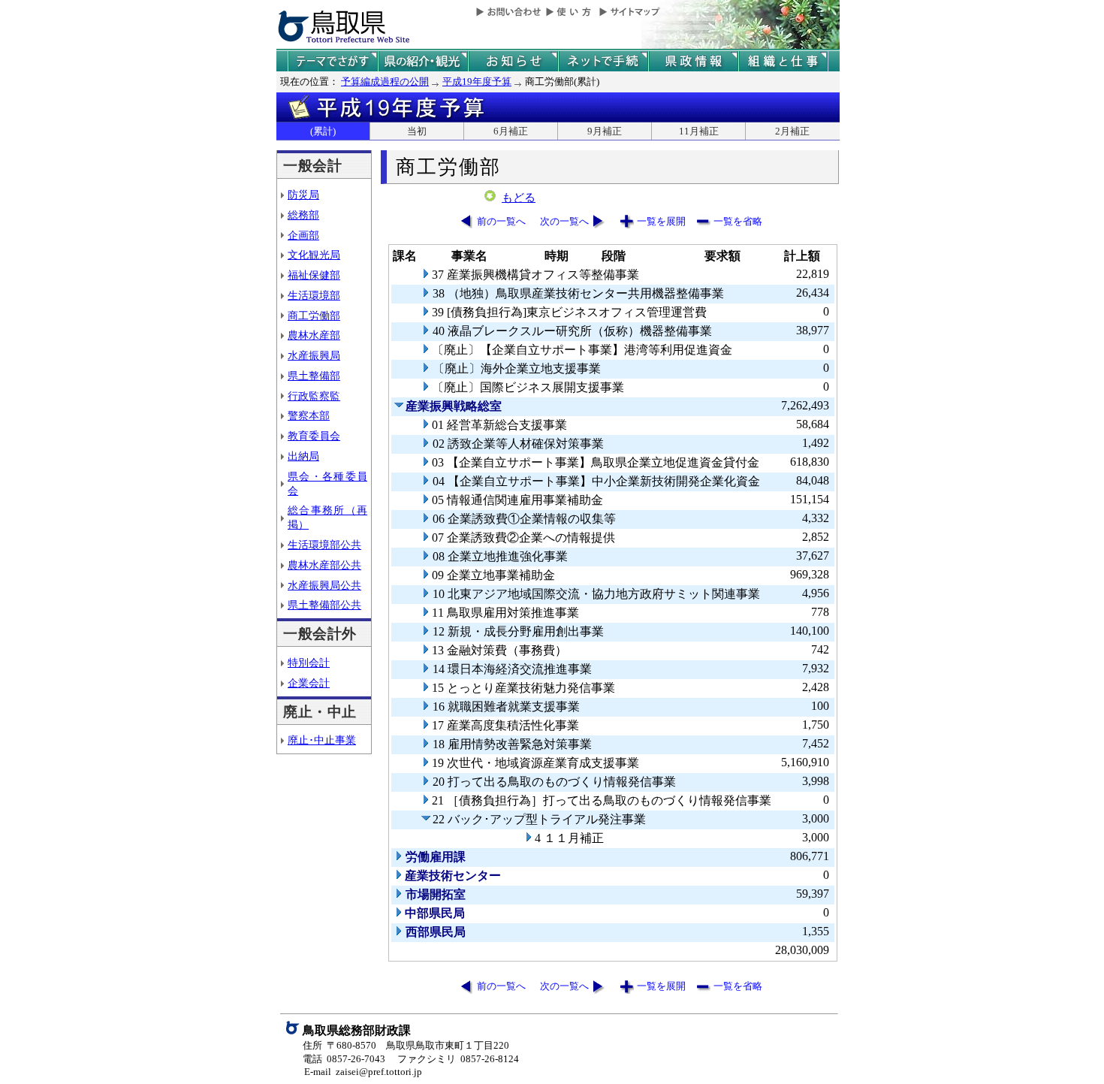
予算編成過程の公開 (385, 81)
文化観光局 (314, 255)
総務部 (303, 215)
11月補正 (699, 131)
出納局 (303, 456)
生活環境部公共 (324, 545)
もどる (518, 198)
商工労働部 (314, 315)
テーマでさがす (333, 61)
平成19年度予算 (476, 81)
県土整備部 (314, 376)
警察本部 (309, 415)
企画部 (303, 235)
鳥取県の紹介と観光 (423, 61)
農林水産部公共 (324, 565)
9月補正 (604, 131)
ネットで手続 (603, 61)
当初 (417, 131)
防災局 (303, 195)
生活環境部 (314, 295)
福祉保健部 (314, 275)
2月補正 (792, 131)
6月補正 (510, 131)
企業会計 (309, 683)
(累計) (323, 131)
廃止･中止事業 (322, 740)
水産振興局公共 (324, 585)
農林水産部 (314, 335)
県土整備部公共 (324, 605)
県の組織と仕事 (783, 61)
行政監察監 (314, 396)
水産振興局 (314, 355)
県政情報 (693, 61)
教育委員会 (314, 436)
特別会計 (309, 663)
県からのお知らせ (513, 61)
